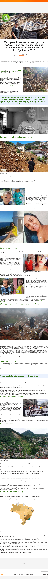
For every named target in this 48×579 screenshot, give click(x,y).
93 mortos (45, 292)
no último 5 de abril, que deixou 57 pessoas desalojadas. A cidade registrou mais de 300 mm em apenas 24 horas (10, 85)
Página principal (4, 1)
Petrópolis (45, 63)
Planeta (6, 556)
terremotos (12, 71)
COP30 (3, 556)
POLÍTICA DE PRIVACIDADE (30, 574)
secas (6, 71)
